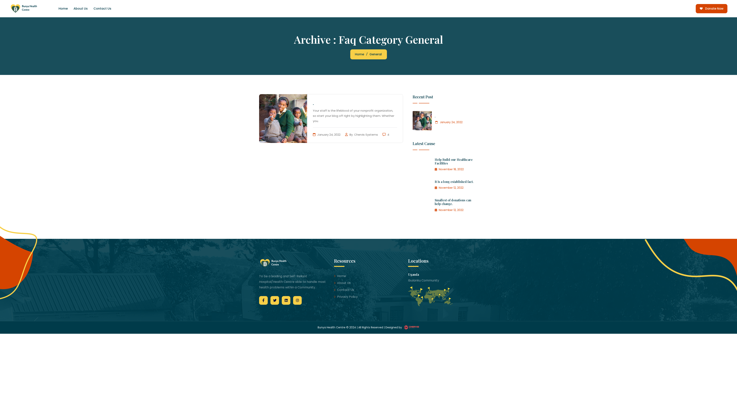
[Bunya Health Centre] (27, 8)
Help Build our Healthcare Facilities (454, 161)
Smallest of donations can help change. (453, 202)
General (375, 54)
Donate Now (714, 9)
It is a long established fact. (454, 182)
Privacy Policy (347, 297)
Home (63, 8)
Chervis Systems (366, 135)
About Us (81, 8)
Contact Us (102, 8)
